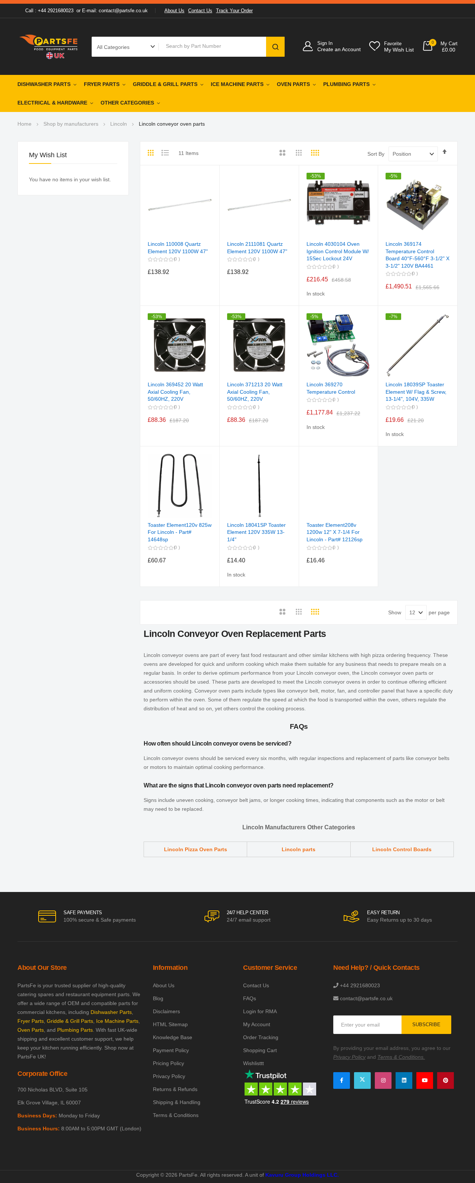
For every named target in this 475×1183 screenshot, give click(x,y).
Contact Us (200, 10)
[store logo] (49, 46)
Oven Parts (293, 84)
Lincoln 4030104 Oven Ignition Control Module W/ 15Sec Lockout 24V (338, 251)
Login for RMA (260, 1011)
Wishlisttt (253, 1063)
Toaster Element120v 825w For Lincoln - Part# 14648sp (180, 532)
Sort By (375, 154)
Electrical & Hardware (52, 103)
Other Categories (127, 103)
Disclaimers (166, 1011)
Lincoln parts (298, 849)
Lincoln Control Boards (402, 849)
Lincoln (118, 124)
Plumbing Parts (346, 84)
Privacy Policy (169, 1076)
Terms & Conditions (176, 1115)
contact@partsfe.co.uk (366, 998)
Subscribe (426, 1024)
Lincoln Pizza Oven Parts (195, 849)
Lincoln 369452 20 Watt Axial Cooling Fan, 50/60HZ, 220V (175, 391)
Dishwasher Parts (44, 84)
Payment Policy (171, 1050)
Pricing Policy (168, 1063)
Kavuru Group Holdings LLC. (302, 1175)
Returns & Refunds (175, 1089)
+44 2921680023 (360, 985)
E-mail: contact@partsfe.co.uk (115, 10)
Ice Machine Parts (237, 84)
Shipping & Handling (176, 1102)
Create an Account (339, 49)
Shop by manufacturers (70, 124)
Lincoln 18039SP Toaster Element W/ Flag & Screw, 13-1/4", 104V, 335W (416, 391)
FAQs (249, 998)
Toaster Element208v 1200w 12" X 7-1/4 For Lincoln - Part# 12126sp (335, 532)
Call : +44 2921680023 (49, 10)
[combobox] (214, 45)
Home (24, 124)
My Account (256, 1024)
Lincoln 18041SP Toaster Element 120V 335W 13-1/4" (256, 532)
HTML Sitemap (170, 1024)
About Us (174, 10)
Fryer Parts (101, 84)
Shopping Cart (260, 1050)
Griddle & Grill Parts (165, 84)
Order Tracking (260, 1037)
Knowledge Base (172, 1037)
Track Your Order (234, 10)
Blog (158, 998)
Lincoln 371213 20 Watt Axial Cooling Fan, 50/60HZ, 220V (254, 391)
